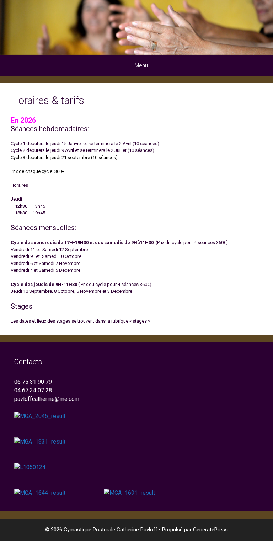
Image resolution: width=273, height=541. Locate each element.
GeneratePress (210, 529)
